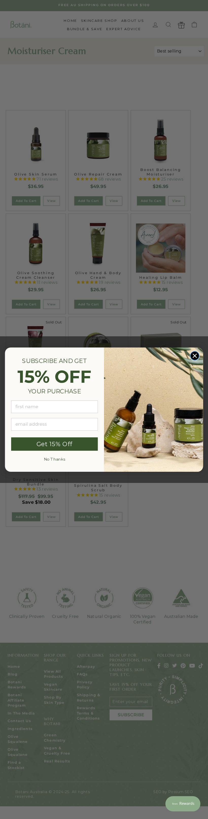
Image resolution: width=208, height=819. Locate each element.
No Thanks (54, 459)
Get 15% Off (55, 443)
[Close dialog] (194, 355)
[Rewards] (182, 803)
